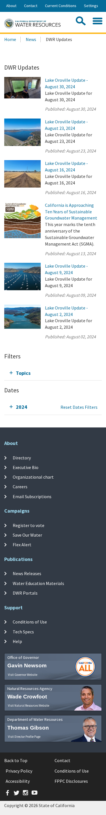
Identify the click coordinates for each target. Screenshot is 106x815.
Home (10, 39)
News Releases (27, 573)
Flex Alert (22, 544)
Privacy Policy (19, 771)
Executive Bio (25, 467)
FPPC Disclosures (71, 781)
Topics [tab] (23, 373)
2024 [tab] (21, 407)
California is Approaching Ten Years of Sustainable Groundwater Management (71, 211)
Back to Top (15, 760)
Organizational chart (33, 477)
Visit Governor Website (22, 675)
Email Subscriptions (32, 496)
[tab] (53, 373)
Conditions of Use (30, 622)
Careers (20, 486)
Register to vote (28, 525)
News (31, 39)
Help (17, 641)
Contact (30, 5)
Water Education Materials (38, 583)
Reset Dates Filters (79, 407)
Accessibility (18, 781)
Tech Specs (23, 631)
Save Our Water (27, 535)
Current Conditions (60, 5)
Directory (22, 457)
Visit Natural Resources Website (28, 706)
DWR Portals (25, 593)
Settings (91, 5)
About (11, 5)
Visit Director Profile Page (24, 737)
